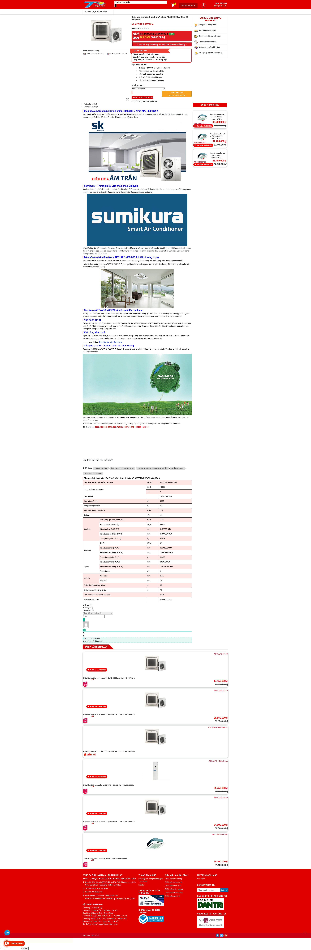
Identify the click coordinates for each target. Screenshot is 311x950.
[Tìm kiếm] (115, 5)
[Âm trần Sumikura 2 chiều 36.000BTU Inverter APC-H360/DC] (202, 137)
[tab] (137, 104)
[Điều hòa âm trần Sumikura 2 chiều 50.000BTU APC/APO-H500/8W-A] (155, 807)
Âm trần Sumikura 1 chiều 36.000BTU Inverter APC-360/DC (105, 858)
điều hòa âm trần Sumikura (97, 423)
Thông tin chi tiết (90, 104)
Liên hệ (141, 885)
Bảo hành (201, 879)
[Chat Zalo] (7, 933)
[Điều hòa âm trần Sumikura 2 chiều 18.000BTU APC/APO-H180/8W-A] (155, 664)
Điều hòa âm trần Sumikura (110, 342)
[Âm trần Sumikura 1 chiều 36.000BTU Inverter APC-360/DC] (155, 844)
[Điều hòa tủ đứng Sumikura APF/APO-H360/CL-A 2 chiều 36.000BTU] (155, 771)
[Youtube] (226, 935)
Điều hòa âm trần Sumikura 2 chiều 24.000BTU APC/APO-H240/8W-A (109, 751)
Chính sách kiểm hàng (173, 892)
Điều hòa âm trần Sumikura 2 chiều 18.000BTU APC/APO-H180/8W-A (109, 678)
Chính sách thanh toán (174, 882)
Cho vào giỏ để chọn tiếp (177, 94)
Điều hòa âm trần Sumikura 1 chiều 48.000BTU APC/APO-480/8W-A (110, 114)
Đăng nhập (88, 608)
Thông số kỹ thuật (91, 107)
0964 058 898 (221, 3)
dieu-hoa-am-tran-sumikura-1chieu (122, 468)
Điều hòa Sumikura (90, 417)
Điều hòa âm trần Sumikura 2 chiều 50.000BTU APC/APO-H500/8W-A (109, 822)
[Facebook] (217, 935)
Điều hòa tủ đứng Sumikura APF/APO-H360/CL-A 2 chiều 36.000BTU (108, 785)
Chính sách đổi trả (172, 896)
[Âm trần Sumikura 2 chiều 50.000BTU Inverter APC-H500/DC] (202, 117)
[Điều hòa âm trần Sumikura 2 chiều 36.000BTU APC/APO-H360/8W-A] (155, 700)
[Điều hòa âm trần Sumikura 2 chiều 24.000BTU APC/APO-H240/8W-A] (155, 737)
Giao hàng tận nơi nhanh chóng (142, 96)
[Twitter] (222, 935)
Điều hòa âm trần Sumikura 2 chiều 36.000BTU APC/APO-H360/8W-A (109, 715)
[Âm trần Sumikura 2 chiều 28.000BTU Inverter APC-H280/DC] (202, 156)
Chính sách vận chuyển (174, 889)
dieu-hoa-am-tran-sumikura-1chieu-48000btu (152, 468)
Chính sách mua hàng (173, 879)
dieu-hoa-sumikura (177, 468)
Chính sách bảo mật (173, 886)
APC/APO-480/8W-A (113, 264)
